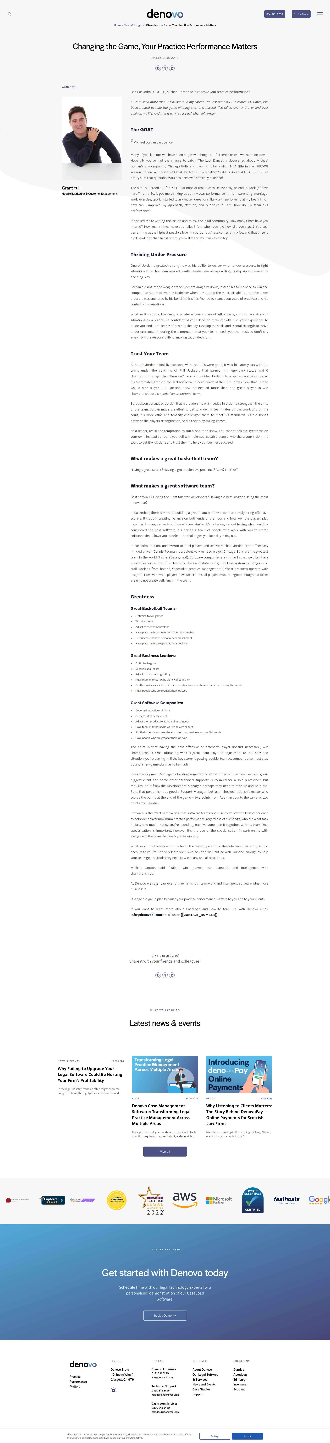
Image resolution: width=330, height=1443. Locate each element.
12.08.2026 (118, 1061)
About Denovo (202, 1369)
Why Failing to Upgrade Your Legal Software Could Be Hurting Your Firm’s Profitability (90, 1074)
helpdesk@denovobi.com (165, 1394)
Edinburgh (240, 1379)
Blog (136, 1098)
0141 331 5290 (274, 14)
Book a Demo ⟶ (165, 1315)
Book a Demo (301, 14)
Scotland (239, 1389)
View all (165, 1151)
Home (118, 25)
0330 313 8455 (161, 1390)
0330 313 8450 (161, 1407)
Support (198, 1394)
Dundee (238, 1369)
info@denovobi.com (146, 914)
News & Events (69, 1061)
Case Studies (201, 1389)
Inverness (239, 1384)
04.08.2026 (266, 1098)
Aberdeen (240, 1374)
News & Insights (134, 25)
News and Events (204, 1384)
